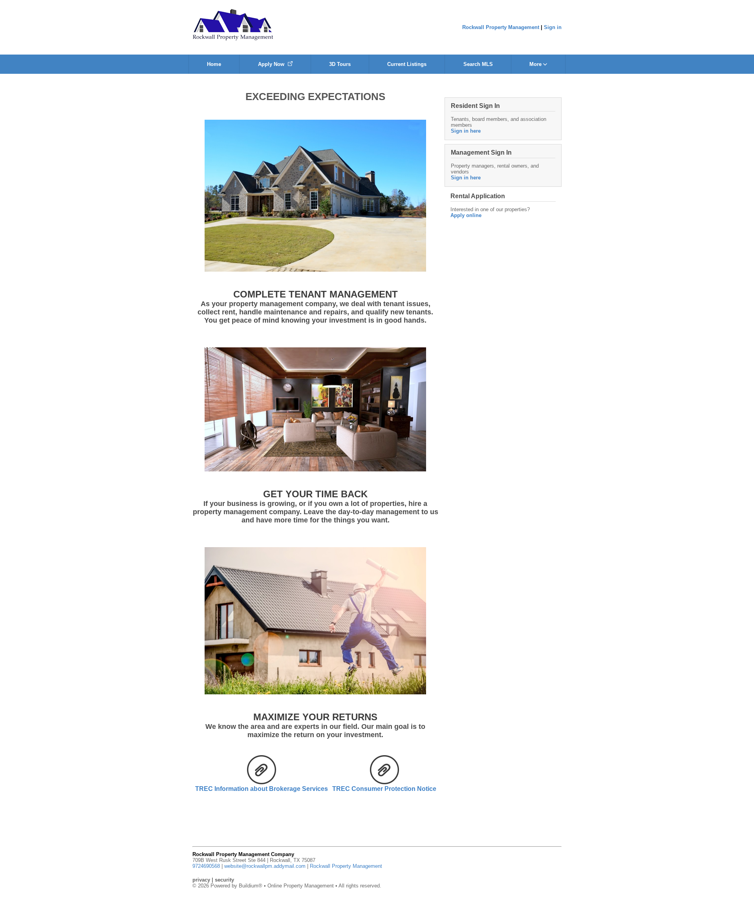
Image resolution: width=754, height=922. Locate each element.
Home (214, 64)
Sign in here (466, 131)
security (224, 880)
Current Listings (406, 64)
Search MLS (478, 64)
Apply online (465, 215)
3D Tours (340, 64)
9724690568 (206, 866)
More (536, 64)
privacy (201, 880)
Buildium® (250, 886)
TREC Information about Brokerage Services (261, 788)
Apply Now (272, 64)
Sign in (553, 27)
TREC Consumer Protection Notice (384, 788)
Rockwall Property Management (500, 27)
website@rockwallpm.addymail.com (265, 866)
